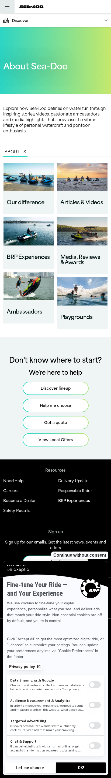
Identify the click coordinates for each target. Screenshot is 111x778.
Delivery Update (73, 480)
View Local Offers (56, 439)
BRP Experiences (74, 500)
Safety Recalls (16, 510)
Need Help (13, 480)
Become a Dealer (19, 500)
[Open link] (28, 188)
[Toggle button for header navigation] (7, 6)
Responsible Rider (75, 490)
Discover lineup (56, 388)
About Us (15, 151)
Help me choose (55, 405)
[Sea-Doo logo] (31, 6)
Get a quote (55, 422)
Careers (10, 490)
